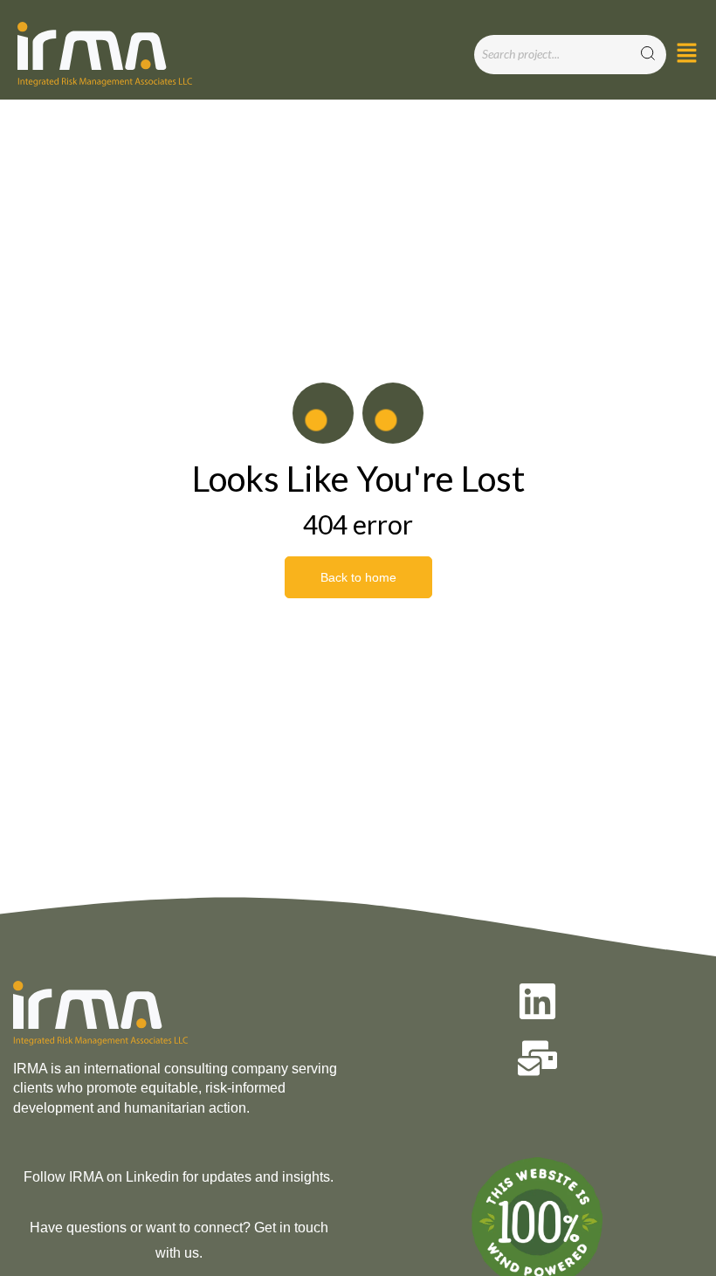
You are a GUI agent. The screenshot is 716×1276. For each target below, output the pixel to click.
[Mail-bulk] (537, 1058)
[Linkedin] (537, 1001)
